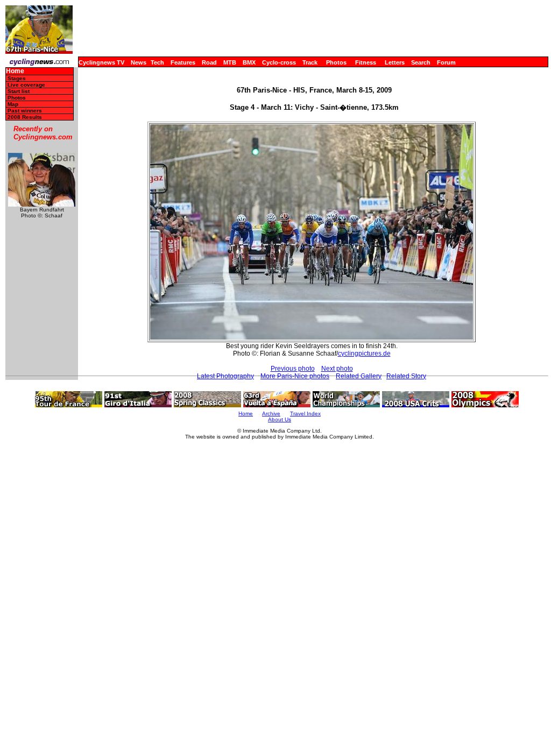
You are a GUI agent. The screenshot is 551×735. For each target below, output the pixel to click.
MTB (229, 62)
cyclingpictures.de (364, 353)
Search (420, 62)
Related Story (406, 376)
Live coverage (26, 85)
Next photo (337, 368)
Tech (157, 62)
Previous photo (293, 368)
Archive (271, 413)
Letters (395, 62)
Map (13, 104)
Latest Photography (225, 376)
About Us (279, 419)
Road (209, 62)
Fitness (365, 62)
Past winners (25, 111)
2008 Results (25, 117)
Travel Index (305, 413)
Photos (336, 62)
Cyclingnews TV (101, 62)
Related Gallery (359, 376)
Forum (446, 62)
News (138, 62)
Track (309, 62)
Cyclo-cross (279, 62)
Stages (17, 78)
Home (15, 71)
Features (183, 62)
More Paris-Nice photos (294, 376)
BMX (249, 62)
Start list (19, 91)
